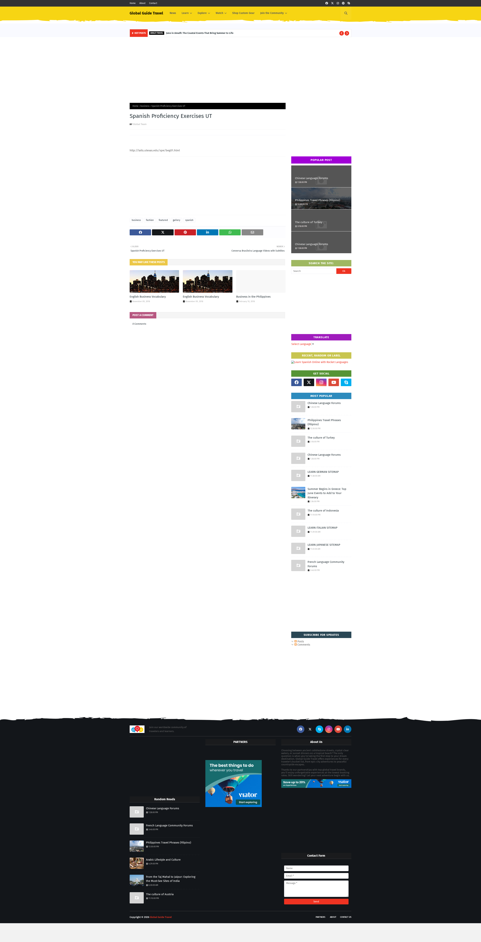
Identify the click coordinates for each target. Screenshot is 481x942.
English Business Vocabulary (148, 296)
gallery (176, 220)
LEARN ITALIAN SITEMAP (322, 527)
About (142, 3)
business (145, 106)
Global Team (140, 124)
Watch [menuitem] (219, 13)
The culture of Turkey (308, 222)
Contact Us (345, 917)
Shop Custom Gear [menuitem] (243, 13)
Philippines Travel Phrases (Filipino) (317, 200)
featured (163, 220)
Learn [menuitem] (185, 13)
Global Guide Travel (146, 13)
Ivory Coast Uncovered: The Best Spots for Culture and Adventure (213, 33)
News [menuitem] (173, 13)
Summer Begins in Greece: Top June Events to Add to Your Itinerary (327, 493)
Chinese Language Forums (311, 178)
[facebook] (327, 3)
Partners (320, 917)
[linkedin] (347, 729)
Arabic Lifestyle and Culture (163, 859)
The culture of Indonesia (323, 510)
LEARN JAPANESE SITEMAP (324, 544)
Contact (153, 3)
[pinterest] (343, 3)
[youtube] (333, 382)
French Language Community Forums (326, 564)
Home (133, 3)
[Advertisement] (240, 69)
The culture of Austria (160, 894)
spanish (189, 220)
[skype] (348, 3)
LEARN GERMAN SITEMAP (323, 472)
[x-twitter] (332, 3)
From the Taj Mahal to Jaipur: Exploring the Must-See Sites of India (170, 879)
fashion (150, 220)
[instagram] (337, 3)
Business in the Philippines (253, 296)
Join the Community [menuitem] (272, 13)
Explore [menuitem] (202, 13)
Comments (303, 644)
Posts (300, 641)
